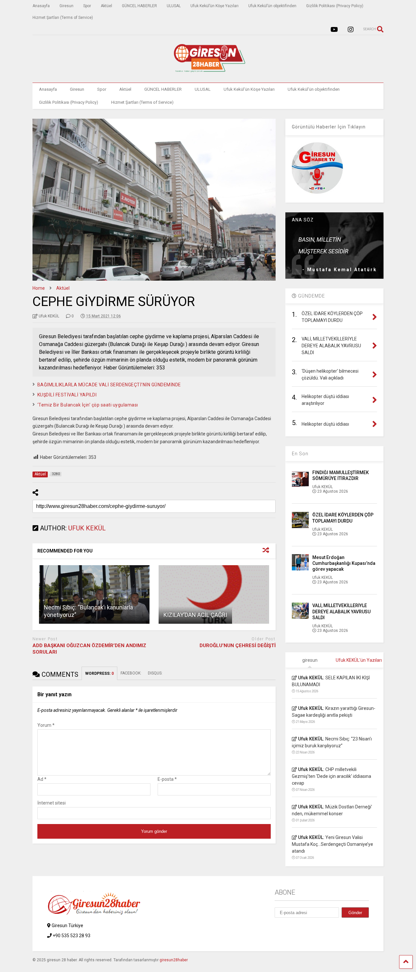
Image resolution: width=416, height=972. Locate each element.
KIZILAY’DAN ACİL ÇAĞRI (195, 614)
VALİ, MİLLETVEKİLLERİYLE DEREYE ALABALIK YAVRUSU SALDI (341, 611)
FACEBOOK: (131, 673)
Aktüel (106, 6)
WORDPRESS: (99, 673)
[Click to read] (94, 594)
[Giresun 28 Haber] (208, 71)
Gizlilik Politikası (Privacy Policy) (334, 6)
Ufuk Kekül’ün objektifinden (272, 6)
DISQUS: (155, 673)
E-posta (167, 779)
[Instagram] (351, 29)
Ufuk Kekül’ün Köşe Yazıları (214, 6)
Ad (41, 779)
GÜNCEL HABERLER (139, 6)
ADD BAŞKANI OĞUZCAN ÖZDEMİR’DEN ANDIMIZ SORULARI (89, 649)
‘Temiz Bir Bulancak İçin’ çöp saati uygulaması (87, 404)
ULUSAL (174, 6)
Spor (87, 6)
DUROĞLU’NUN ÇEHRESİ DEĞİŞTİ (238, 645)
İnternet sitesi (51, 803)
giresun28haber (174, 960)
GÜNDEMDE (311, 296)
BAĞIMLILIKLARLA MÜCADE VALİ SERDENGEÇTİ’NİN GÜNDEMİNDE (109, 384)
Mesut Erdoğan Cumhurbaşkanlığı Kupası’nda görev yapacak (343, 563)
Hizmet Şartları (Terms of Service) (62, 17)
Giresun (66, 6)
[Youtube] (334, 29)
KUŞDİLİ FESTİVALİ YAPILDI (67, 394)
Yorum (46, 725)
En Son (300, 453)
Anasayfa (41, 6)
